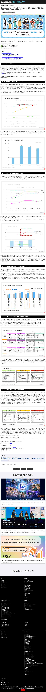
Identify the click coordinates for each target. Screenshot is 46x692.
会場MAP (25, 595)
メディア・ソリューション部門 (29, 638)
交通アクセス (3, 631)
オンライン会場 (26, 644)
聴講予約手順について (4, 619)
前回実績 (25, 668)
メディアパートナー (4, 585)
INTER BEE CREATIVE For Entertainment (30, 660)
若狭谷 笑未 (5, 12)
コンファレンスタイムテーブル (6, 603)
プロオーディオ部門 (27, 635)
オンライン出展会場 (27, 580)
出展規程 (25, 639)
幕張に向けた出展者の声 (27, 593)
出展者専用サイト (26, 674)
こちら (8, 77)
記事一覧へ (23, 469)
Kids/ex (2, 73)
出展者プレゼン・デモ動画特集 (28, 590)
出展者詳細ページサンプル (28, 648)
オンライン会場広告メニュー (29, 647)
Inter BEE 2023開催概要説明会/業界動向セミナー (29, 671)
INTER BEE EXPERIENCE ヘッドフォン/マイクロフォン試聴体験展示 (34, 663)
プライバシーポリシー (5, 682)
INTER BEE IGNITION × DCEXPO (29, 664)
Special (26, 606)
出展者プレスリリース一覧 (5, 625)
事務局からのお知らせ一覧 (5, 624)
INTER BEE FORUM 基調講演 (5, 607)
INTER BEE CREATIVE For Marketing (29, 661)
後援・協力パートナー (4, 582)
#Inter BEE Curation (5, 464)
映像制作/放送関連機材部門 (28, 637)
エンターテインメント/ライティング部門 (30, 604)
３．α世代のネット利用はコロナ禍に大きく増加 (9, 55)
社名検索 (26, 589)
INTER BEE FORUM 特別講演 (5, 608)
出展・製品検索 (26, 586)
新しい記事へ (16, 469)
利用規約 (2, 680)
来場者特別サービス (4, 637)
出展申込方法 (26, 642)
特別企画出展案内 (26, 658)
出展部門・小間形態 (27, 641)
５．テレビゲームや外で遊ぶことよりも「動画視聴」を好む (11, 58)
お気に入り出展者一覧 (28, 585)
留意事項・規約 (27, 643)
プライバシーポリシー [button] (30, 688)
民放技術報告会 (4, 616)
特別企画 (2, 606)
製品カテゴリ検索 (27, 588)
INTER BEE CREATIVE (4, 610)
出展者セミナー (26, 582)
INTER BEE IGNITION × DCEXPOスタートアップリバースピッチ (28, 657)
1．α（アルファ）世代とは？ (6, 53)
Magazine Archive (26, 608)
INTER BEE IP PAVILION (28, 666)
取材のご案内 (3, 626)
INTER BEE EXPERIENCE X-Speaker (6, 612)
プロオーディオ (27, 603)
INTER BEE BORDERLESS (5, 611)
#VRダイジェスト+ (13, 464)
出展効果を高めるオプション (29, 651)
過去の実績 (2, 581)
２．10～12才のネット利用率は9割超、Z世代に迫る (10, 54)
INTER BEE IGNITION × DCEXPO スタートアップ (31, 665)
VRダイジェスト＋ (11, 12)
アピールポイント (26, 631)
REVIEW (25, 625)
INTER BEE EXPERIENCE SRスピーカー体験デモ (31, 662)
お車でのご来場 (4, 634)
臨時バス (3, 633)
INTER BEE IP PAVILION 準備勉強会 (6, 615)
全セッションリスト (4, 604)
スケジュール (26, 667)
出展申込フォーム (26, 669)
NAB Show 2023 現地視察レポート (28, 609)
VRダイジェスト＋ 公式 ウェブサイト (10, 457)
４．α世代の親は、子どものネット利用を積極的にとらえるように (12, 57)
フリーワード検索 (27, 587)
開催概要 (2, 580)
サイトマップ (3, 684)
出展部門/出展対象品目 (27, 634)
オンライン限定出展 (27, 646)
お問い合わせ (26, 673)
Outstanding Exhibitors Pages (29, 581)
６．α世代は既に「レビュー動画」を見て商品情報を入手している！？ (13, 59)
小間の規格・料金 (27, 640)
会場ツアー (25, 594)
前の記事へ (30, 469)
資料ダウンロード (26, 624)
